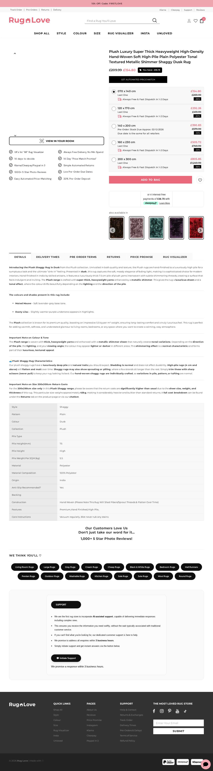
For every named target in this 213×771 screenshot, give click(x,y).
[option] (15, 63)
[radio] (116, 228)
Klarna (163, 10)
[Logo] (29, 20)
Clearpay (175, 10)
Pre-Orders (32, 9)
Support (188, 10)
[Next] (15, 135)
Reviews (200, 10)
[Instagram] (162, 711)
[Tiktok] (185, 711)
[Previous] (15, 53)
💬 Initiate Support (66, 658)
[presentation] (112, 230)
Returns (45, 9)
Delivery (57, 9)
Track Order (16, 9)
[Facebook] (154, 711)
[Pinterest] (170, 711)
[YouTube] (177, 711)
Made (33, 760)
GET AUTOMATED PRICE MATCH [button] (138, 79)
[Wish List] (200, 180)
